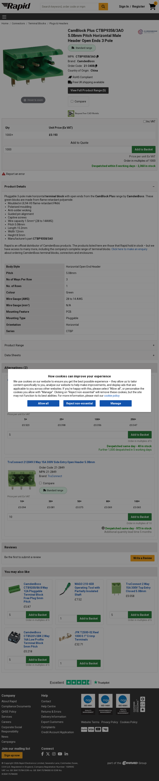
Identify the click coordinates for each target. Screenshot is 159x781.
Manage (116, 403)
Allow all (43, 403)
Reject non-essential (79, 403)
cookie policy (112, 395)
